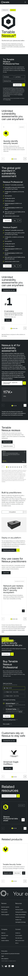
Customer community (20, 917)
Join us (16, 943)
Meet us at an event (19, 940)
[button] (3, 158)
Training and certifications (21, 912)
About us (3, 933)
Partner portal (4, 912)
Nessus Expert (10, 227)
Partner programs (5, 914)
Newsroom (3, 938)
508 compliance (4, 958)
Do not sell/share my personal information (10, 953)
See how (4, 334)
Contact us (17, 933)
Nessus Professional (12, 182)
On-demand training (10, 207)
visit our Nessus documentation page (17, 626)
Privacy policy (4, 951)
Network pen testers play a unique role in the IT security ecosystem (13, 589)
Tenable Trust (18, 919)
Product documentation (20, 914)
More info (20, 711)
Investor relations (5, 940)
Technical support (19, 909)
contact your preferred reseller (9, 630)
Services (17, 907)
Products (5, 10)
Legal (2, 956)
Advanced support (9, 203)
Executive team (4, 935)
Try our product (18, 935)
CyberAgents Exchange (20, 922)
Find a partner (4, 909)
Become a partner (5, 907)
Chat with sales (18, 938)
